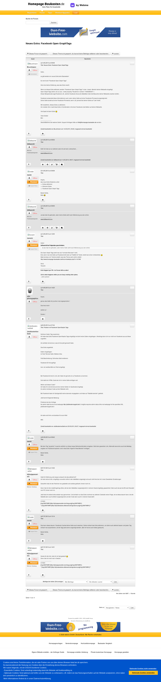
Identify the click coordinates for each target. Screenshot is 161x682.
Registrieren (31, 13)
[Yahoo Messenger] (56, 164)
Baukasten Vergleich (105, 643)
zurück (116, 54)
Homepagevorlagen (56, 643)
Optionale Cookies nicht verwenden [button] (143, 668)
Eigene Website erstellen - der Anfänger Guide (48, 652)
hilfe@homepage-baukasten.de (87, 122)
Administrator (33, 74)
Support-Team (33, 186)
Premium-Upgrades (62, 13)
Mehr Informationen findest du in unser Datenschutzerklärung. (27, 678)
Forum (42, 13)
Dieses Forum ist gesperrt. (38, 54)
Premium (33, 182)
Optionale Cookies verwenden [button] (143, 673)
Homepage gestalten (121, 652)
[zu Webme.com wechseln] (79, 3)
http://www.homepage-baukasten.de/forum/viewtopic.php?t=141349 (61, 259)
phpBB (76, 618)
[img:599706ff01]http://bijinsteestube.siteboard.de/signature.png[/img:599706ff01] (66, 505)
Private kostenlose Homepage (101, 652)
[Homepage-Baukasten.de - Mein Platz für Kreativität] (48, 5)
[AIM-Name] (52, 164)
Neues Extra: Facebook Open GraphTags (49, 43)
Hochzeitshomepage (88, 643)
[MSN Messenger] (61, 164)
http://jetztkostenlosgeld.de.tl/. (72, 404)
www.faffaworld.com (46, 153)
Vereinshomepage (71, 643)
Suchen (53, 22)
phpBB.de (87, 620)
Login (76, 13)
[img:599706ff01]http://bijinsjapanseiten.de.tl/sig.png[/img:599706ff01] (61, 503)
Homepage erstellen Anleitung (77, 652)
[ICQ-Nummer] (47, 164)
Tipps (50, 13)
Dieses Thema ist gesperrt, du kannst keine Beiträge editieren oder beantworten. (80, 54)
